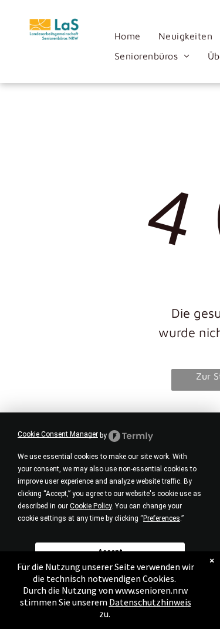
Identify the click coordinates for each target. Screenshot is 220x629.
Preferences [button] (161, 518)
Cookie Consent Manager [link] (58, 434)
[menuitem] (128, 36)
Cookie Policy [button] (90, 506)
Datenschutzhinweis (150, 602)
